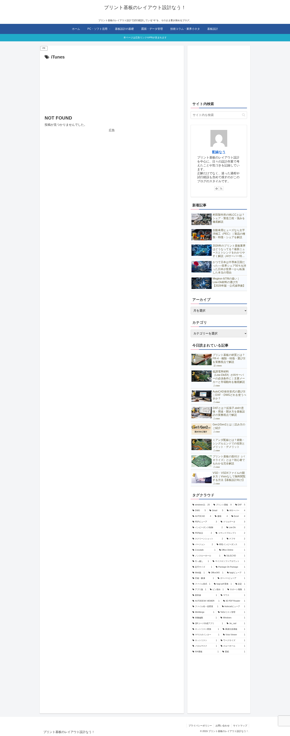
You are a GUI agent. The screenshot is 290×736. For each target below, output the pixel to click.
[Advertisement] (112, 86)
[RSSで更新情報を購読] (221, 188)
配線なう (219, 152)
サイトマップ (240, 725)
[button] (244, 115)
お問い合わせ (222, 725)
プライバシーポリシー (200, 725)
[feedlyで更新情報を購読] (216, 188)
